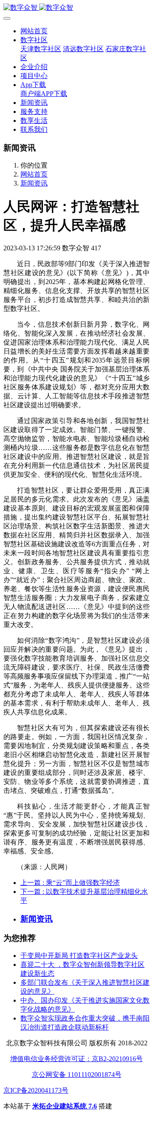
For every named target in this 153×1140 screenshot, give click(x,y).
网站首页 (34, 31)
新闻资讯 (34, 183)
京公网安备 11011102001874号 (77, 1074)
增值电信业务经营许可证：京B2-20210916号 (76, 1058)
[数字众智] (76, 7)
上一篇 (70, 882)
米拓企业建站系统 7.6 (64, 1106)
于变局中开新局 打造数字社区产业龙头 (79, 955)
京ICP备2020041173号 (35, 1090)
